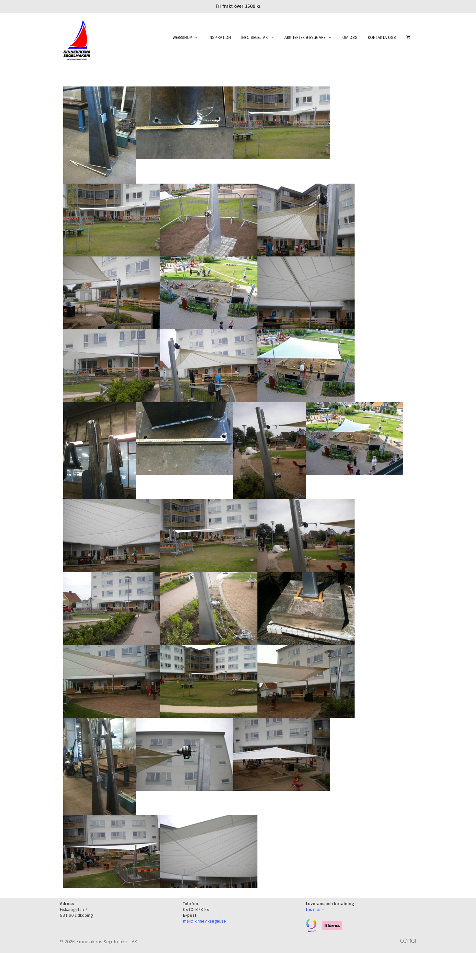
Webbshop (182, 37)
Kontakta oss (382, 37)
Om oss (349, 37)
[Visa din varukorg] (408, 37)
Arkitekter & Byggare (304, 37)
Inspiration (220, 37)
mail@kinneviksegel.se (204, 921)
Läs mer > (315, 909)
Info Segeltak (254, 37)
